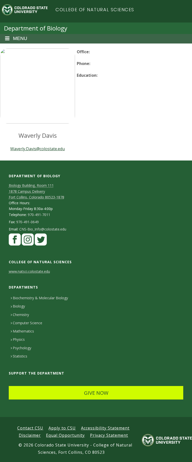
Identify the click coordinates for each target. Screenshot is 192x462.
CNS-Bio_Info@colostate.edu (42, 229)
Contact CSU (30, 428)
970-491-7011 (39, 214)
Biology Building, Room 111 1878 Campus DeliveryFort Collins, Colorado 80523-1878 (36, 191)
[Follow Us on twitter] (41, 240)
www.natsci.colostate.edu (29, 271)
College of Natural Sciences (95, 10)
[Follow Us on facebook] (15, 240)
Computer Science (27, 322)
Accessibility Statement (105, 428)
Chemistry (21, 314)
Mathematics (23, 331)
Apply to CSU (62, 428)
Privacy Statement (109, 435)
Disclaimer (30, 435)
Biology (19, 306)
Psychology (22, 348)
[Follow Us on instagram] (28, 240)
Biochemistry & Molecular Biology (40, 298)
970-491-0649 (27, 222)
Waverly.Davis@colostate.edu (37, 149)
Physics (19, 339)
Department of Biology (35, 28)
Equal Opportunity (65, 435)
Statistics (20, 356)
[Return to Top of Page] (180, 452)
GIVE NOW (96, 393)
